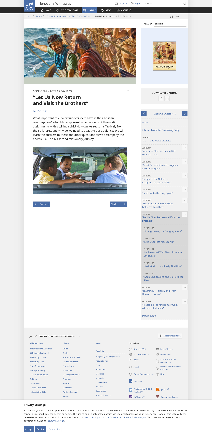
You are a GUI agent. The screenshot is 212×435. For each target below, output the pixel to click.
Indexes (66, 383)
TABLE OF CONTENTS (164, 113)
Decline (40, 429)
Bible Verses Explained (39, 353)
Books (39, 16)
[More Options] (183, 16)
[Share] (177, 16)
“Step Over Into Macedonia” (158, 240)
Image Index (149, 315)
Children (33, 379)
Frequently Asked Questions (108, 356)
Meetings (100, 373)
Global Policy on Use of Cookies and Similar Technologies (115, 417)
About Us (100, 351)
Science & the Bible (38, 387)
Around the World (103, 395)
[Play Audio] (171, 16)
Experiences (101, 391)
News (98, 343)
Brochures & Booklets (72, 357)
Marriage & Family (37, 370)
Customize (54, 429)
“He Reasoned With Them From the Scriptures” (162, 252)
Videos (66, 396)
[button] (67, 10)
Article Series (68, 366)
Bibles (65, 348)
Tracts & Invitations (71, 361)
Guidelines (67, 387)
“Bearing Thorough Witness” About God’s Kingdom (68, 16)
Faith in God (35, 383)
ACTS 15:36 (40, 111)
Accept (28, 429)
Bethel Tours (101, 369)
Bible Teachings (36, 343)
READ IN (147, 23)
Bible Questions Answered (41, 348)
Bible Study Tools (37, 361)
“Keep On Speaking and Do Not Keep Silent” (163, 277)
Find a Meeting (164, 349)
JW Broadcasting (70, 392)
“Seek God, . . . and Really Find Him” (162, 265)
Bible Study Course (38, 357)
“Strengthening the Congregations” (162, 230)
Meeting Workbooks (71, 374)
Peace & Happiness (38, 366)
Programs (67, 379)
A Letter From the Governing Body (160, 130)
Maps (145, 122)
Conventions (101, 382)
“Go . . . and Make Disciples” (157, 139)
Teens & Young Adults (39, 374)
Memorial (100, 378)
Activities (99, 386)
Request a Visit (102, 361)
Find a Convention (139, 354)
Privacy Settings (55, 420)
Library (29, 16)
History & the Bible (38, 392)
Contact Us (100, 365)
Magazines (67, 370)
